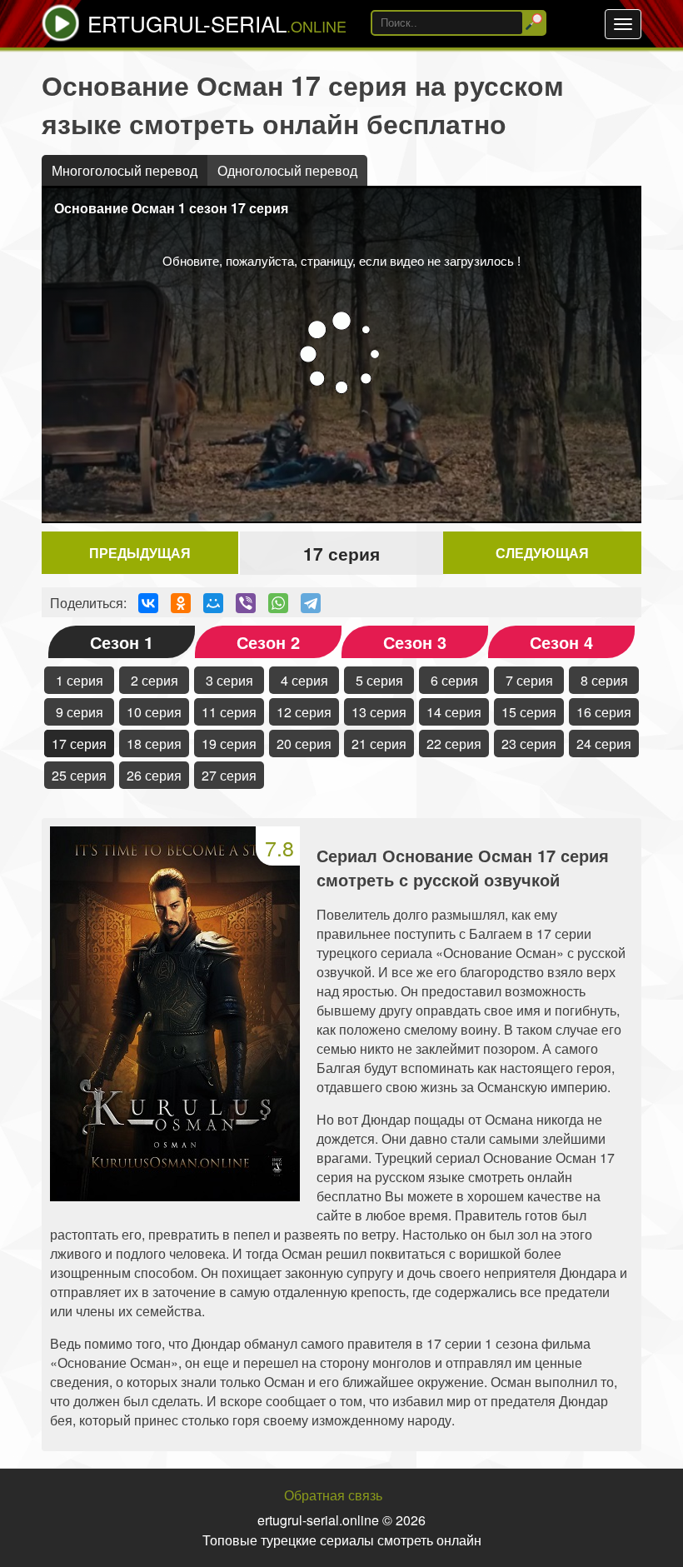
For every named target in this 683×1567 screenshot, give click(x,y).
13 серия (378, 711)
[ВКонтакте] (148, 603)
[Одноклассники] (181, 603)
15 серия (528, 711)
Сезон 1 (121, 642)
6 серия (454, 680)
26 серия (154, 775)
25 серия (79, 775)
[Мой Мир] (213, 603)
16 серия (603, 711)
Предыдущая (140, 552)
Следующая (542, 552)
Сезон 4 (561, 642)
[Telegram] (311, 603)
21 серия (378, 743)
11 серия (229, 711)
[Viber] (246, 603)
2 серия (154, 680)
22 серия (453, 743)
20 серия (304, 743)
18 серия (154, 743)
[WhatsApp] (278, 603)
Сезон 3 (414, 642)
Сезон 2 (268, 642)
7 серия (529, 680)
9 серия (79, 711)
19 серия (229, 743)
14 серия (453, 711)
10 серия (154, 711)
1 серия (79, 680)
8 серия (604, 680)
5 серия (379, 680)
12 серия (304, 711)
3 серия (229, 680)
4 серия (304, 680)
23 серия (528, 743)
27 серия (229, 775)
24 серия (603, 743)
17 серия (79, 743)
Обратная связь (333, 1495)
